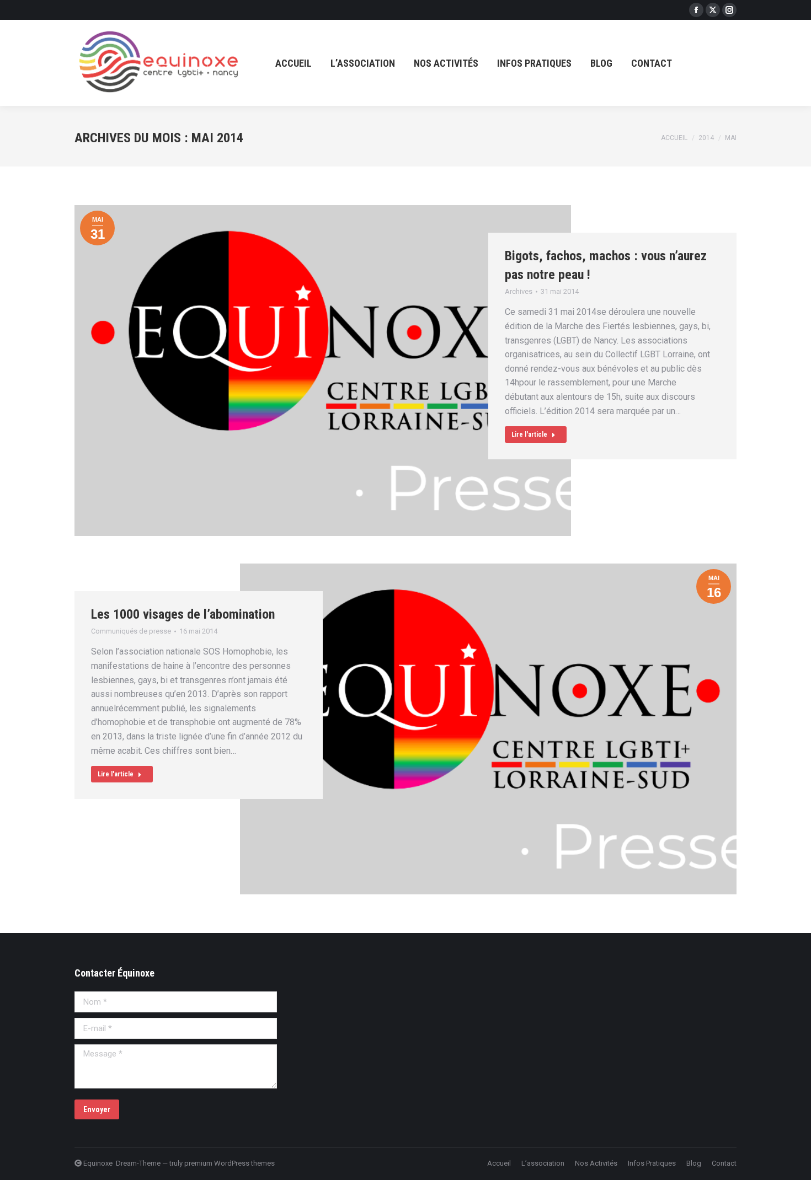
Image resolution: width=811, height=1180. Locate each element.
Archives (518, 291)
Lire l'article (529, 434)
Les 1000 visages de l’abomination (183, 614)
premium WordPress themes (229, 1163)
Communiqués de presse (131, 631)
